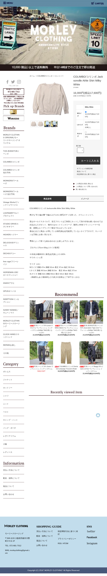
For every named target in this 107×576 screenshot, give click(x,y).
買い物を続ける (81, 189)
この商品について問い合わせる (87, 186)
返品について (81, 171)
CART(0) (99, 3)
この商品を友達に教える (84, 184)
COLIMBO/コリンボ (44, 76)
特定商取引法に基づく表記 (86, 174)
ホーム (32, 76)
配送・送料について (11, 478)
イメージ (85, 199)
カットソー (59, 76)
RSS (59, 543)
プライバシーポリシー (67, 539)
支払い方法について (11, 470)
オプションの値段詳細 (85, 168)
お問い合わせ (8, 494)
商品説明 (48, 199)
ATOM (65, 543)
